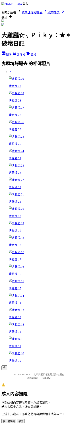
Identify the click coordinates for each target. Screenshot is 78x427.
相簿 (9, 54)
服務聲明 (46, 378)
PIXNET (26, 374)
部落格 (21, 54)
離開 (21, 421)
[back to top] (4, 367)
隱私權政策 (32, 378)
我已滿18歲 (9, 421)
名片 (33, 54)
